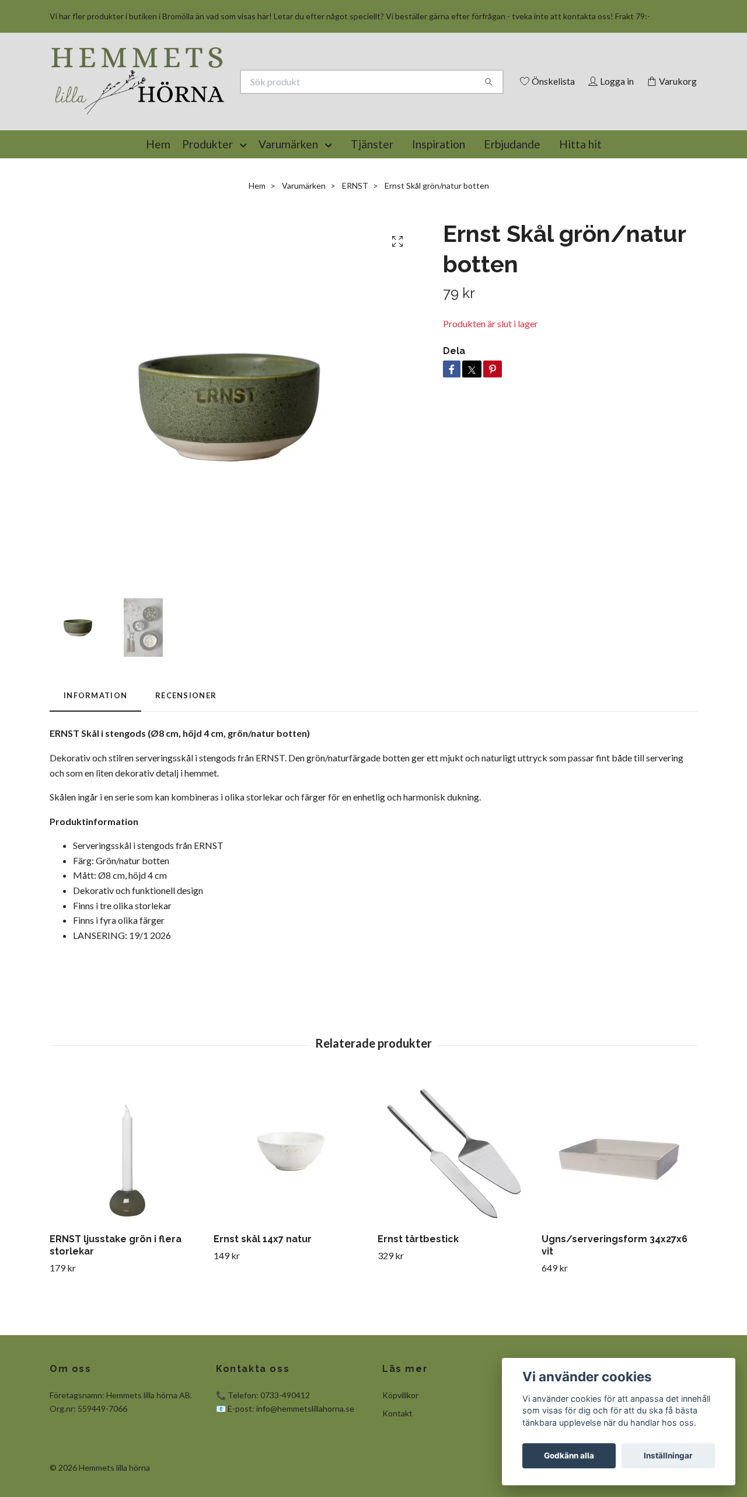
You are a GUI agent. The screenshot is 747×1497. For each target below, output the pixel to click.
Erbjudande (512, 198)
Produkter (207, 198)
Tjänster (372, 198)
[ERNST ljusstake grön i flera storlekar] (127, 1205)
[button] (245, 198)
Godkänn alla (569, 1455)
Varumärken (288, 198)
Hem (158, 198)
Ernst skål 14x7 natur (263, 1292)
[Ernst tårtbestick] (455, 1205)
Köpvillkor (400, 1449)
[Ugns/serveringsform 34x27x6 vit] (619, 1205)
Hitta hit (580, 198)
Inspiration (438, 198)
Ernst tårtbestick (418, 1292)
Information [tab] (95, 749)
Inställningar (668, 1455)
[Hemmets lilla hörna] (212, 100)
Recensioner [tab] (186, 749)
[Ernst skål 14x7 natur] (291, 1205)
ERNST (355, 239)
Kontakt (397, 1467)
